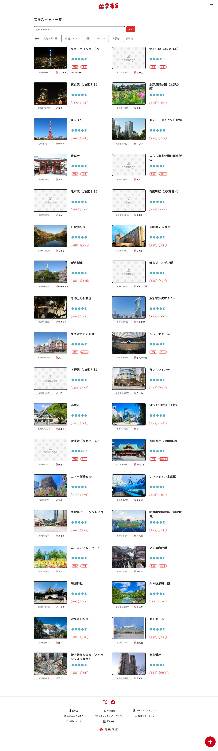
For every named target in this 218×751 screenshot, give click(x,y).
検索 (131, 29)
